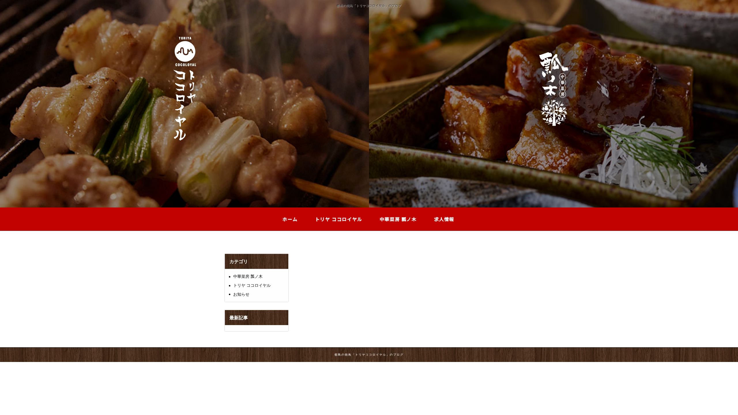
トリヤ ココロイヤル (252, 285)
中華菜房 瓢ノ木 (248, 276)
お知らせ (241, 294)
